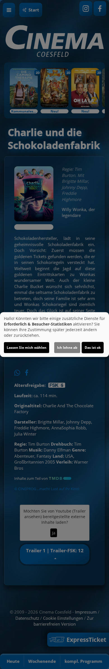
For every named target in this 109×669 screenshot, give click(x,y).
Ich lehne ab (67, 347)
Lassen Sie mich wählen (26, 347)
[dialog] (54, 334)
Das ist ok (93, 347)
